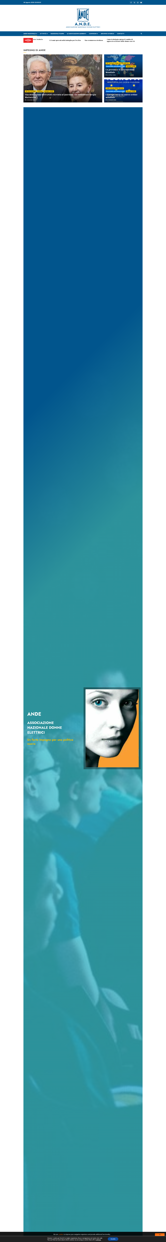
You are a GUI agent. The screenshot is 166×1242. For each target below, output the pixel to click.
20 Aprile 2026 (111, 75)
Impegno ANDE (48, 91)
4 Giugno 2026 (31, 100)
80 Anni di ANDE (30, 91)
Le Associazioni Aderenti (76, 34)
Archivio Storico (107, 34)
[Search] (141, 33)
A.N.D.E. (83, 24)
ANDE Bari (126, 63)
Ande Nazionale (29, 34)
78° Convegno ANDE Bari (113, 63)
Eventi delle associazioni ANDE (115, 66)
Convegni (92, 34)
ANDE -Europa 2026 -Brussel (114, 88)
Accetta (113, 1239)
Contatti (120, 34)
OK (160, 1234)
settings (98, 1240)
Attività (43, 34)
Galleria (39, 91)
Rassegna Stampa (57, 34)
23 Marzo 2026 (111, 100)
